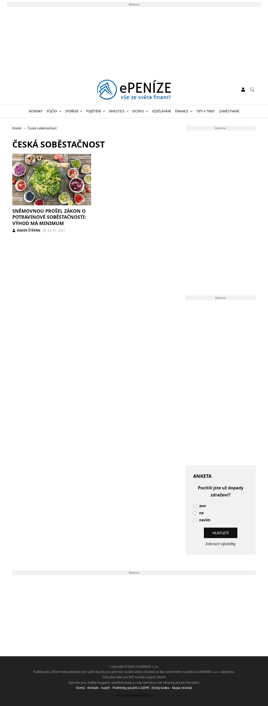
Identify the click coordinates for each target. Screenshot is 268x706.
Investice (117, 111)
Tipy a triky (205, 111)
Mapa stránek (182, 688)
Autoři (105, 688)
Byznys (138, 111)
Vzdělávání (161, 111)
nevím (204, 520)
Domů (80, 688)
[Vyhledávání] (252, 89)
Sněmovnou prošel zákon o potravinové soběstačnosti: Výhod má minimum (49, 217)
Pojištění (93, 111)
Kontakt (92, 688)
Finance (181, 111)
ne (201, 513)
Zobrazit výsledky (220, 543)
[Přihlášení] (243, 89)
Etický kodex (160, 688)
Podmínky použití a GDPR (131, 688)
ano (202, 506)
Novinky (35, 111)
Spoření (71, 111)
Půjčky (52, 111)
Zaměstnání (229, 111)
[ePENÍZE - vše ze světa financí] (134, 90)
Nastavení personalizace (134, 695)
